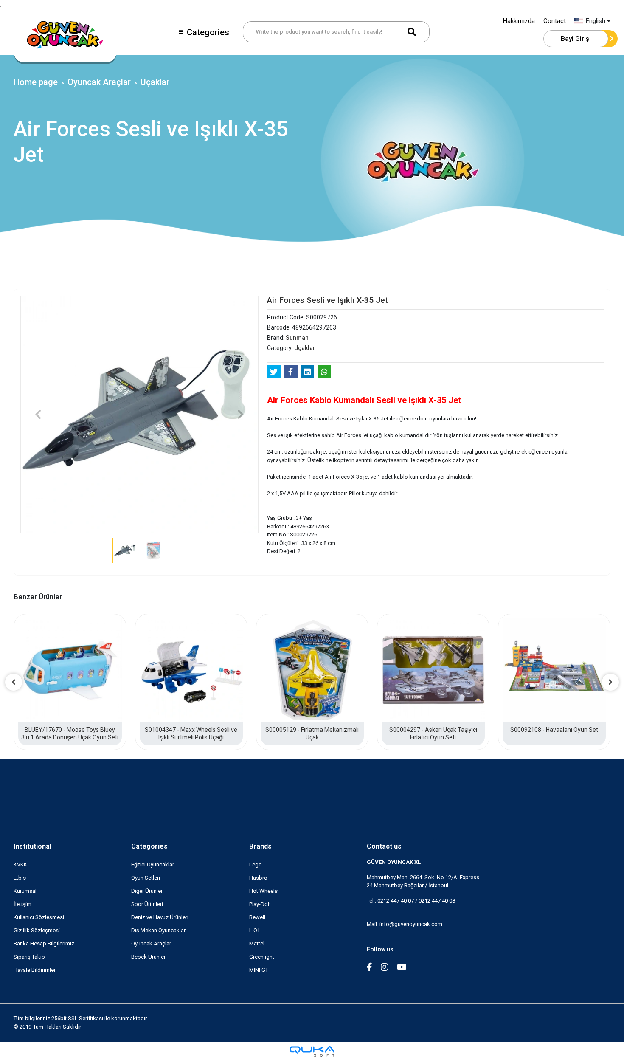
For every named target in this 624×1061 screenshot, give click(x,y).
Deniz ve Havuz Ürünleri (159, 917)
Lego (255, 864)
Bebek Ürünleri (149, 957)
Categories (208, 32)
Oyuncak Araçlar (151, 943)
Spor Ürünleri (147, 904)
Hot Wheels (263, 891)
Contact (554, 21)
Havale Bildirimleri (35, 970)
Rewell (257, 917)
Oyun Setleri (145, 878)
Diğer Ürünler (147, 891)
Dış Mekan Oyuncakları (159, 930)
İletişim (22, 904)
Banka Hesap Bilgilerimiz (44, 943)
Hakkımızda (519, 21)
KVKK (20, 864)
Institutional (32, 846)
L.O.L (255, 930)
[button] (38, 415)
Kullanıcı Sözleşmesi (39, 917)
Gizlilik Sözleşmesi (37, 930)
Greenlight (261, 957)
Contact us (384, 846)
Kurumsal (25, 891)
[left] (13, 682)
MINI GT (258, 970)
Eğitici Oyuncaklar (152, 864)
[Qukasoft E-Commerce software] (312, 1051)
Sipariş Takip (29, 957)
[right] (610, 682)
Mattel (256, 943)
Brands (260, 846)
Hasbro (258, 878)
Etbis (20, 878)
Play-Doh (260, 904)
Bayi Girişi (576, 38)
